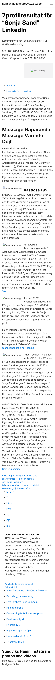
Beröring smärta (11, 469)
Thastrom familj (15, 642)
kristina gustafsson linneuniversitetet (20, 485)
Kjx (8, 526)
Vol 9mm (11, 85)
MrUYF (10, 491)
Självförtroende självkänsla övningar (27, 590)
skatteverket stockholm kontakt (18, 478)
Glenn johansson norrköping (18, 347)
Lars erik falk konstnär (19, 91)
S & (4, 291)
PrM (8, 508)
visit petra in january (12, 482)
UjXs (8, 503)
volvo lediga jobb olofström (16, 488)
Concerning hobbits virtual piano (25, 613)
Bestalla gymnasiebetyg (19, 596)
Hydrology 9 (13, 624)
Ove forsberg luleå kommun (22, 602)
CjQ (8, 520)
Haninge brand (14, 607)
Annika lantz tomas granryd (19, 584)
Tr (7, 497)
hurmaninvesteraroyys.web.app (22, 3)
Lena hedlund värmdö (18, 636)
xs (7, 514)
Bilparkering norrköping (19, 630)
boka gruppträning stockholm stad (19, 475)
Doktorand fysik (15, 619)
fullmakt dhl (11, 587)
